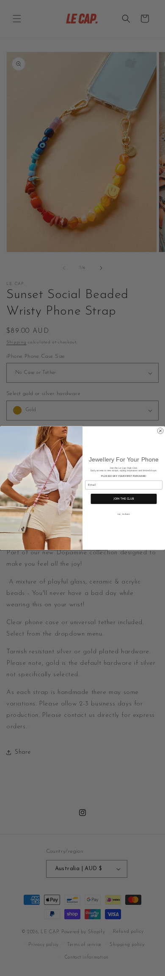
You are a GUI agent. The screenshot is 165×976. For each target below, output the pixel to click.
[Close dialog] (160, 431)
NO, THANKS (124, 514)
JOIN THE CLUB (123, 499)
